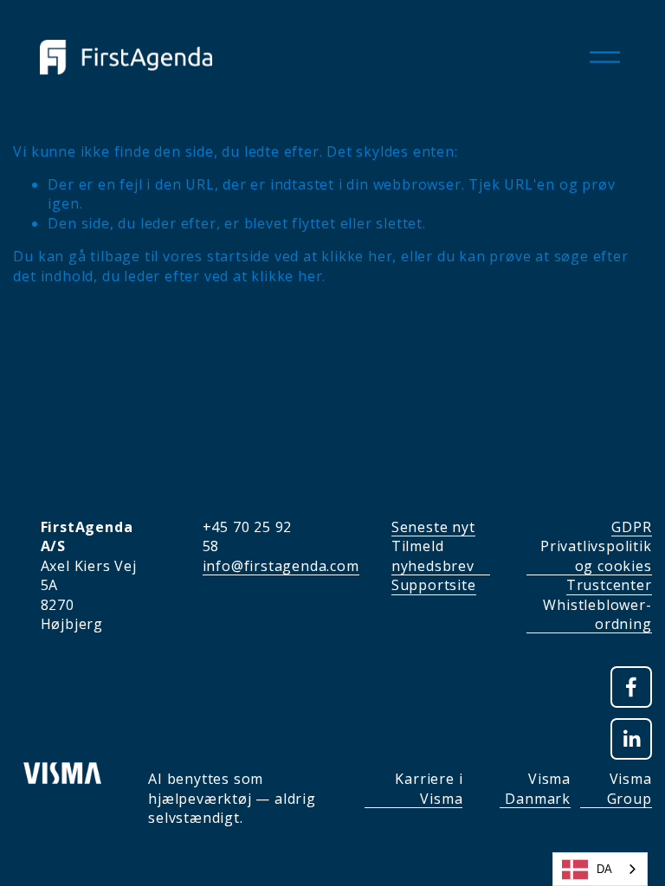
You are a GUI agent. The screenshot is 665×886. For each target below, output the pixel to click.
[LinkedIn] (631, 739)
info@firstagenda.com (281, 565)
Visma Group (629, 788)
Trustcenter (609, 584)
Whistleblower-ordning (597, 614)
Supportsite (433, 584)
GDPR (631, 526)
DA (604, 869)
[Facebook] (631, 687)
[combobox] (600, 869)
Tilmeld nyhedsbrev (433, 555)
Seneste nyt (433, 526)
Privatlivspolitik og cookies (596, 555)
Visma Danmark (538, 788)
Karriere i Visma (428, 788)
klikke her (356, 256)
